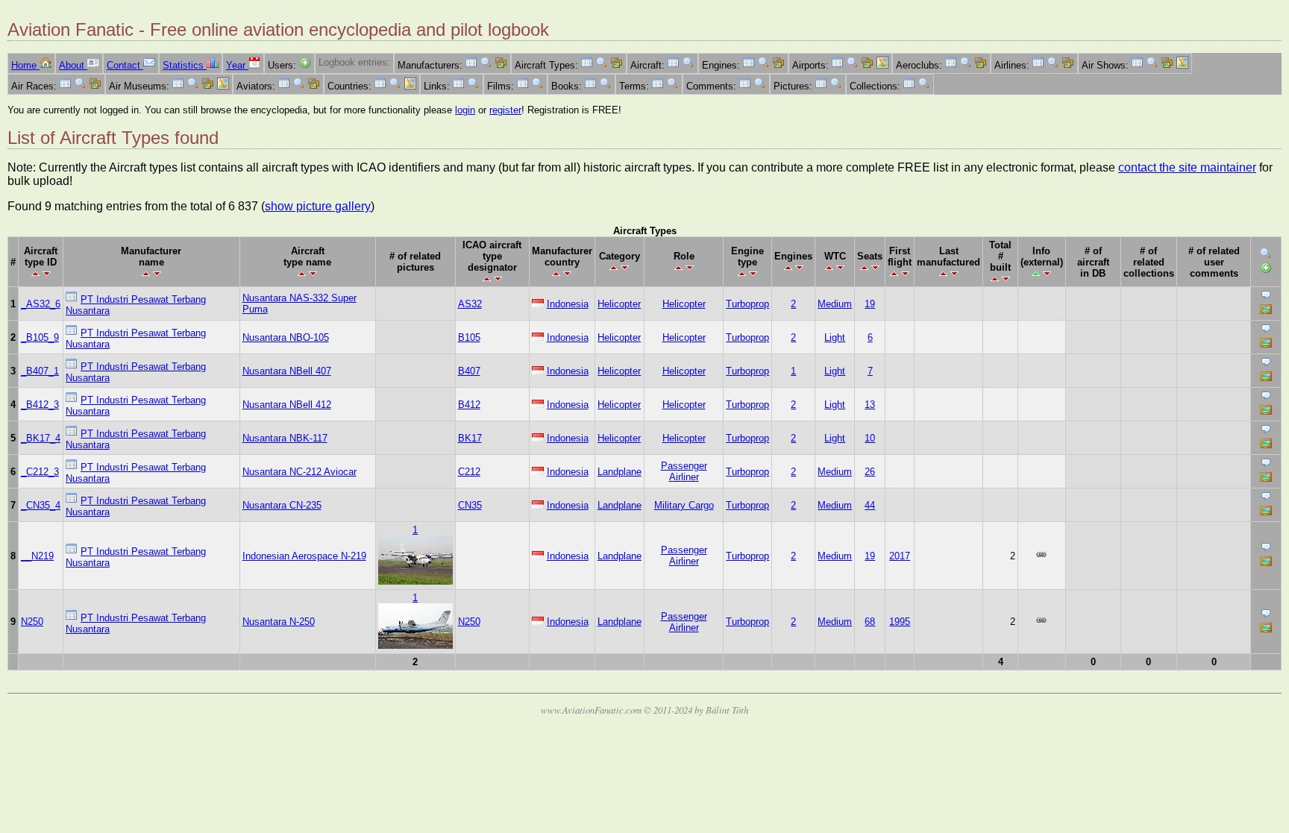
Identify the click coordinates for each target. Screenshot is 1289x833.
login (465, 110)
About (73, 65)
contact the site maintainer (1187, 167)
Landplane (620, 471)
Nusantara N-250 (278, 621)
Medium (835, 303)
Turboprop (747, 303)
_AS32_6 (40, 303)
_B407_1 (40, 371)
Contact (125, 65)
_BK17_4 (40, 438)
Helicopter (619, 303)
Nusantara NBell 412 (286, 404)
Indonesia (568, 303)
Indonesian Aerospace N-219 (304, 556)
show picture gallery (318, 206)
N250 (32, 621)
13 (870, 404)
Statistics (185, 65)
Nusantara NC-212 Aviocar (299, 471)
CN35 (470, 505)
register (505, 110)
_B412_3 (40, 404)
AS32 (470, 303)
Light (834, 337)
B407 (469, 371)
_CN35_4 (40, 505)
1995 (899, 621)
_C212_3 (40, 471)
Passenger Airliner (684, 471)
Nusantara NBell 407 (286, 371)
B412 (469, 404)
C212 (469, 471)
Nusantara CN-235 (282, 505)
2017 (899, 556)
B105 (469, 337)
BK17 (470, 438)
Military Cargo (684, 505)
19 (870, 303)
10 (870, 438)
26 (870, 471)
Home (25, 65)
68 (870, 621)
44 (870, 505)
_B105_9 (40, 337)
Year (237, 65)
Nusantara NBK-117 (284, 438)
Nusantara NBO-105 (285, 337)
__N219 (37, 556)
